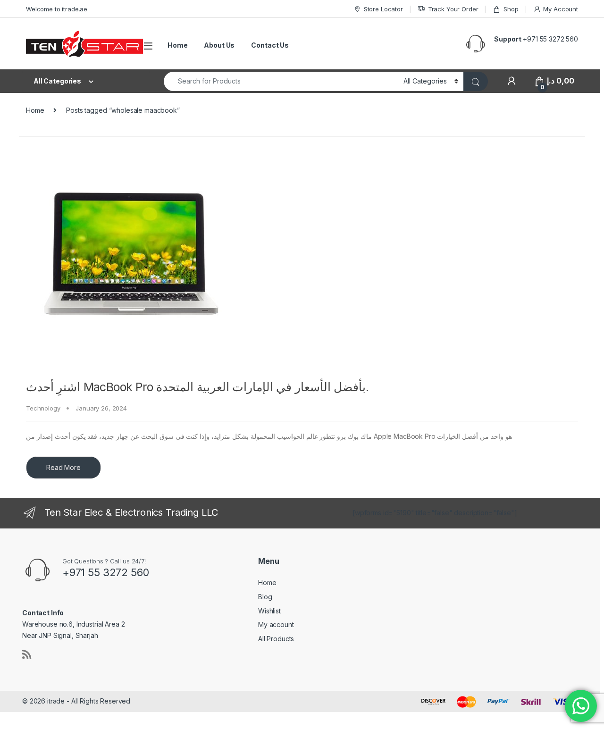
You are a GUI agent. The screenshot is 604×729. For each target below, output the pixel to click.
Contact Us (270, 45)
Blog (265, 597)
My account (276, 624)
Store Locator (383, 9)
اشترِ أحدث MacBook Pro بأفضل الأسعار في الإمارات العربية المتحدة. (197, 387)
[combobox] (281, 81)
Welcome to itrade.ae (56, 9)
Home (177, 45)
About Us (219, 45)
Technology (43, 408)
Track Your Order (453, 9)
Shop (510, 9)
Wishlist (269, 611)
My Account (560, 9)
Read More (63, 467)
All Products (276, 639)
